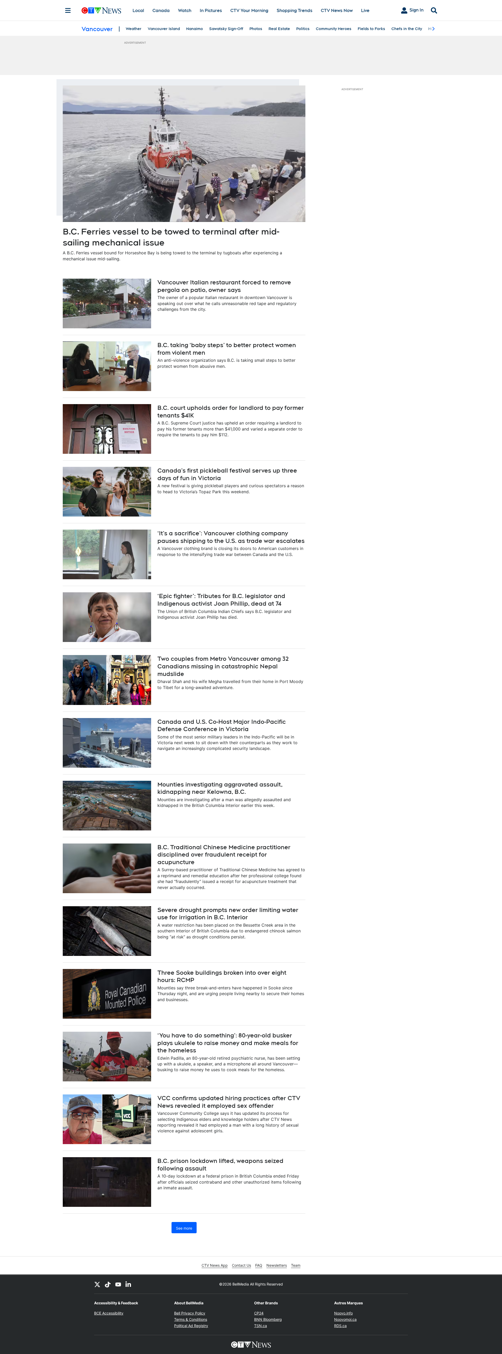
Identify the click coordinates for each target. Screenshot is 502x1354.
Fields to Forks (371, 29)
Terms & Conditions (190, 1319)
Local (138, 10)
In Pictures (211, 10)
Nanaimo (194, 29)
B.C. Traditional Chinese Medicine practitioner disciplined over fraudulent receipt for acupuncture (223, 854)
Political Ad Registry (191, 1325)
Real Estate (279, 29)
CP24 (259, 1313)
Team (295, 1265)
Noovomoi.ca (345, 1319)
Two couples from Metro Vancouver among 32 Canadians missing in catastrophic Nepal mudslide (223, 666)
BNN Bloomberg (268, 1319)
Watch (184, 10)
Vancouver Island (164, 29)
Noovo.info (343, 1313)
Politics (303, 29)
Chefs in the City (406, 29)
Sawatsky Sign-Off (226, 29)
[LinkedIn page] (129, 1284)
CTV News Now (337, 10)
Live (365, 10)
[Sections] (68, 10)
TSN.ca (260, 1325)
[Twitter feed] (97, 1284)
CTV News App (215, 1265)
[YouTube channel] (118, 1284)
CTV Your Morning (249, 10)
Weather (133, 29)
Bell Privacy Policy (189, 1313)
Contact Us (241, 1265)
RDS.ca (340, 1325)
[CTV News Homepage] (101, 10)
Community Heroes (333, 29)
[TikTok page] (108, 1284)
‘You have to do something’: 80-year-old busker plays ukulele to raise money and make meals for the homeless (227, 1043)
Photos (255, 29)
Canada (161, 10)
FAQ (258, 1265)
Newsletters (276, 1265)
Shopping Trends (294, 10)
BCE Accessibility (108, 1313)
